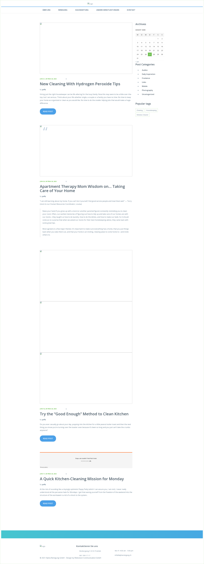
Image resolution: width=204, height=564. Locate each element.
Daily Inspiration (148, 74)
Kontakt (131, 10)
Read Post (48, 111)
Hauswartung (82, 10)
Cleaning (140, 110)
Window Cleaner (142, 115)
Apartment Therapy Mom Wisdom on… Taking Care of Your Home (82, 188)
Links (144, 82)
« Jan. (137, 62)
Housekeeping (151, 110)
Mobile (144, 86)
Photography (147, 90)
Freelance (146, 78)
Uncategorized (148, 94)
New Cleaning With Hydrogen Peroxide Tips (80, 83)
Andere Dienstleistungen (107, 10)
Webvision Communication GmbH (87, 558)
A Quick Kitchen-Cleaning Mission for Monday (82, 478)
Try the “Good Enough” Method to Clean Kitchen (84, 413)
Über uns (46, 10)
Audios (145, 70)
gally (44, 89)
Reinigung (62, 10)
